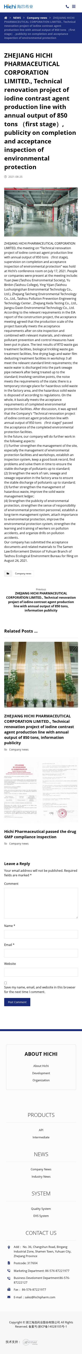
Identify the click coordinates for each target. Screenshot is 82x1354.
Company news (23, 573)
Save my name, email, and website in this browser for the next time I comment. (40, 989)
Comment (11, 884)
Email (9, 945)
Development (41, 1073)
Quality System (41, 1209)
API (41, 1130)
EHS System (41, 1216)
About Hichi (41, 1066)
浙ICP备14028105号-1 (52, 1326)
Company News (41, 1169)
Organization (41, 1080)
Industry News (41, 1176)
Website (10, 964)
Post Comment (17, 1002)
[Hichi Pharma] (18, 6)
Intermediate (41, 1137)
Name (9, 926)
